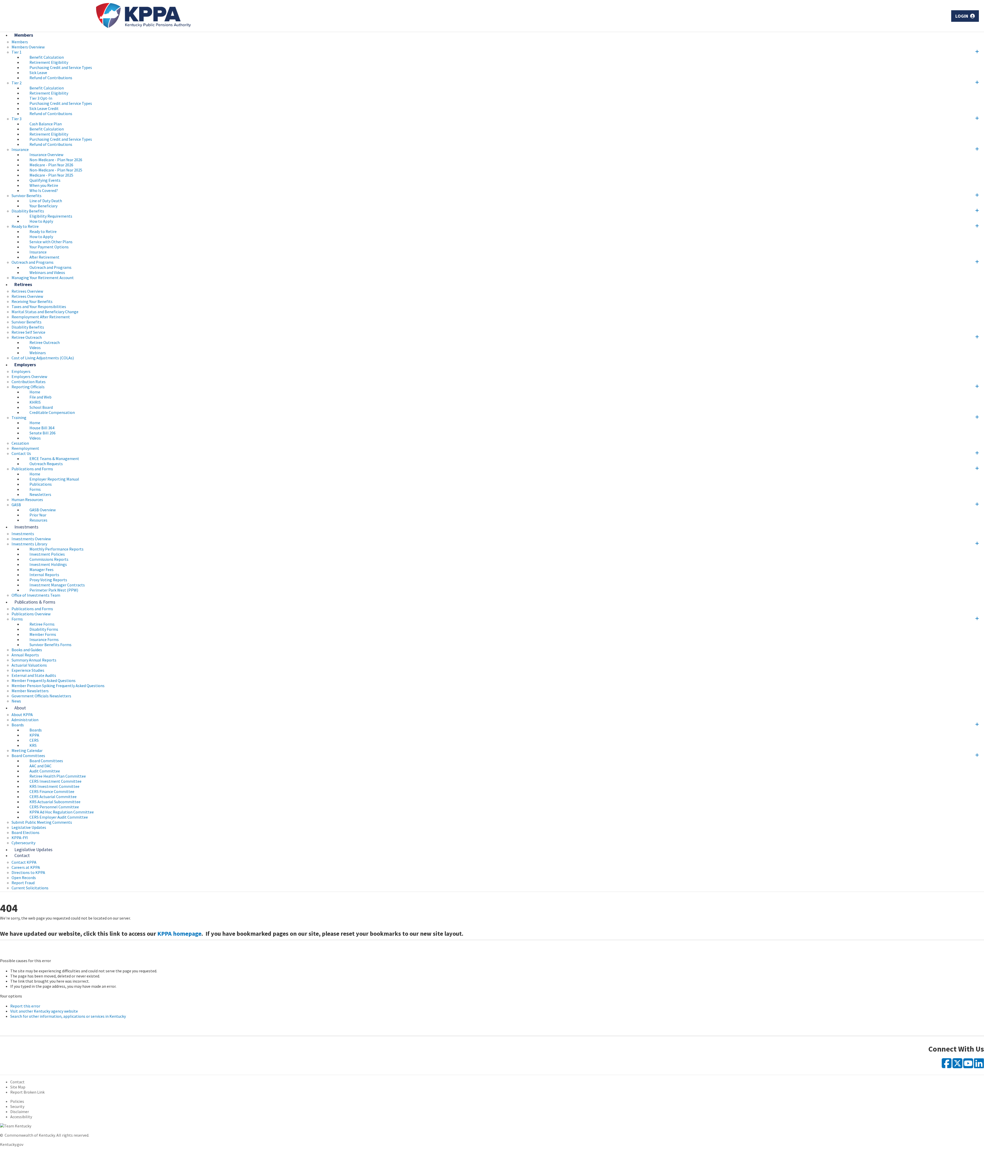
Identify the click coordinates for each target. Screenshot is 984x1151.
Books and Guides (27, 649)
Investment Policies (47, 554)
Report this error (25, 1006)
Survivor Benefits (27, 195)
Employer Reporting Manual (54, 479)
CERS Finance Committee (51, 791)
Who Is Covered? (43, 190)
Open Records (24, 877)
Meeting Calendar (27, 750)
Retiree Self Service (28, 332)
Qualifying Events (44, 180)
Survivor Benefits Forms (50, 644)
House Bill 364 (41, 427)
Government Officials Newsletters (41, 695)
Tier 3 (17, 118)
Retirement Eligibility (48, 62)
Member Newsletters (30, 690)
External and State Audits (34, 675)
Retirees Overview (27, 296)
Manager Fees (41, 569)
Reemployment (25, 448)
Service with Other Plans (51, 241)
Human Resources (27, 499)
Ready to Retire (25, 226)
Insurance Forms (44, 639)
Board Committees (28, 755)
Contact (22, 855)
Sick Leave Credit (44, 108)
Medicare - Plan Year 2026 (51, 164)
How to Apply (41, 221)
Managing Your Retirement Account (43, 277)
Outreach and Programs (33, 262)
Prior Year (37, 514)
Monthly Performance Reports (56, 549)
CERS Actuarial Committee (53, 796)
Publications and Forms (32, 468)
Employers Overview (29, 376)
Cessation (20, 443)
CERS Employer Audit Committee (58, 817)
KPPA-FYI (20, 837)
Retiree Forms (42, 624)
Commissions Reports (48, 559)
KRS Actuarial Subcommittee (54, 801)
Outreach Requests (46, 463)
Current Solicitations (30, 887)
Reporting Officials (28, 386)
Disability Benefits (28, 210)
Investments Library (29, 543)
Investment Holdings (48, 564)
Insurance (20, 149)
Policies (17, 1101)
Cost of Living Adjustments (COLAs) (43, 357)
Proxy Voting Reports (48, 579)
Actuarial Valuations (29, 665)
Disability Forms (43, 629)
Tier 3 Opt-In (40, 98)
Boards (18, 724)
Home (34, 391)
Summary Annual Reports (34, 660)
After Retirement (44, 257)
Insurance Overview (46, 154)
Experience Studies (28, 670)
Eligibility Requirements (50, 216)
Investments (26, 527)
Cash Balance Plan (45, 123)
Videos (35, 347)
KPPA (34, 735)
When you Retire (43, 185)
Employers (25, 365)
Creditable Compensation (52, 412)
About (20, 708)
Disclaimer (19, 1111)
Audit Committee (44, 770)
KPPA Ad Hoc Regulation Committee (61, 811)
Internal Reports (44, 574)
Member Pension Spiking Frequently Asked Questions (58, 685)
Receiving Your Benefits (32, 301)
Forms (35, 489)
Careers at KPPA (26, 867)
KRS (33, 745)
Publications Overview (31, 613)
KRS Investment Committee (54, 786)
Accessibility (21, 1116)
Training (19, 417)
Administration (25, 719)
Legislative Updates (29, 827)
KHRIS (35, 402)
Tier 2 (17, 82)
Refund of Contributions (50, 77)
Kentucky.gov (11, 1144)
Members (23, 35)
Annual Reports (25, 654)
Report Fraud (23, 882)
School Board (41, 407)
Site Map (17, 1086)
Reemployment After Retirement (41, 316)
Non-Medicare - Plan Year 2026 (55, 159)
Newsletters (40, 494)
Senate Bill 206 (42, 432)
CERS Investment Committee (55, 781)
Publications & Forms (34, 602)
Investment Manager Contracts (57, 584)
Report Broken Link (27, 1092)
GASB (16, 504)
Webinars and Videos (47, 272)
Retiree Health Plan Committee (57, 776)
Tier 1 (17, 52)
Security (17, 1106)
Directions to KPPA (28, 872)
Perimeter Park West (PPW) (53, 590)
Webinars (37, 352)
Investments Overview (31, 538)
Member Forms (42, 634)
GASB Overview (42, 509)
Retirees (23, 284)
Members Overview (28, 46)
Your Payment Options (49, 246)
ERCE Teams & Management (54, 458)
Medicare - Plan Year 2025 (51, 175)
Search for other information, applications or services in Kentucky (68, 1016)
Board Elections (25, 832)
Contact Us (21, 453)
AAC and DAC (40, 765)
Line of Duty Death (45, 200)
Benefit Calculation (46, 57)
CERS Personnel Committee (54, 806)
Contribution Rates (29, 381)
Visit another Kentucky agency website (44, 1011)
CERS (34, 740)
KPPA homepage (179, 934)
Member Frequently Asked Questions (44, 680)
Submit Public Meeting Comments (42, 822)
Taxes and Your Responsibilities (39, 306)
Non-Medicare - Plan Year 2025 (55, 169)
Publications (40, 484)
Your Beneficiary (43, 205)
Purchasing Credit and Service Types (60, 67)
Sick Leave (38, 72)
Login (962, 16)
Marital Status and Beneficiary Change (45, 311)
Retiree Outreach (27, 337)
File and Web (40, 397)
